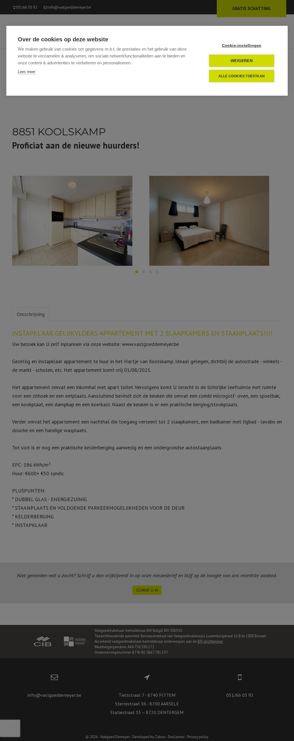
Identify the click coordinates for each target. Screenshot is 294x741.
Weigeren (242, 61)
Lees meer (26, 72)
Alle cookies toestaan (241, 76)
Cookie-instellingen (242, 45)
